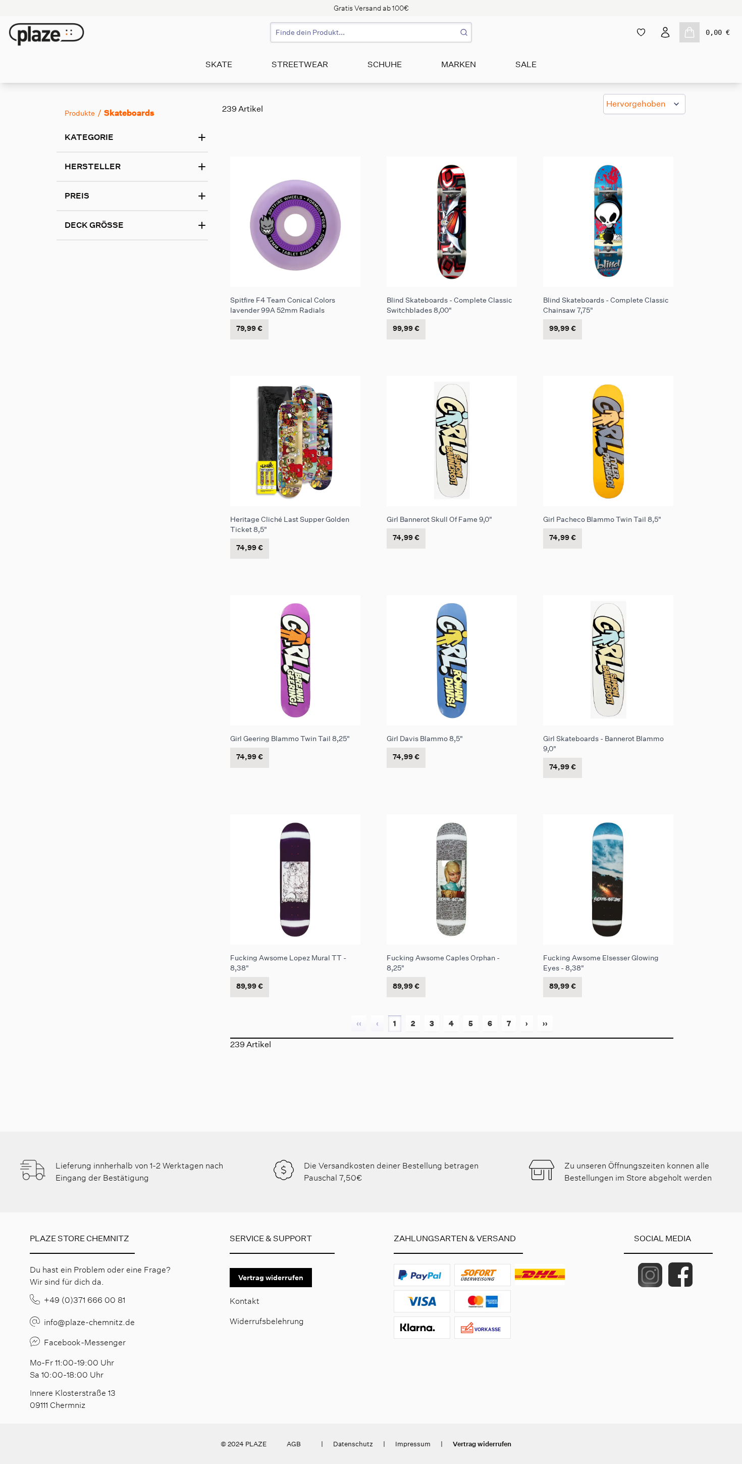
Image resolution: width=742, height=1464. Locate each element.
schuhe (384, 64)
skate (218, 64)
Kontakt (244, 1301)
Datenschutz (353, 1444)
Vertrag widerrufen (270, 1277)
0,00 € (718, 32)
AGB (294, 1444)
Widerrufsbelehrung (267, 1321)
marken (458, 64)
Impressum (413, 1444)
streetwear (300, 64)
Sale (526, 64)
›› (545, 1023)
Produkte (80, 113)
